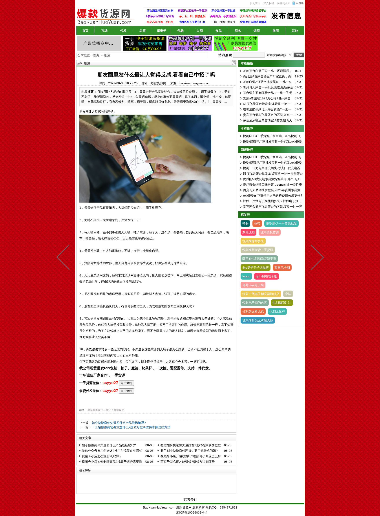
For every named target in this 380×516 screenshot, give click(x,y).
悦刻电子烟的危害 (254, 302)
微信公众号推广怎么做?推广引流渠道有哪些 (112, 450)
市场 (104, 30)
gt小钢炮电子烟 (266, 276)
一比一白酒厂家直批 (223, 22)
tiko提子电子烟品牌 (255, 267)
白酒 (200, 30)
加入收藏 (268, 3)
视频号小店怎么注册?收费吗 (101, 456)
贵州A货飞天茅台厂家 (192, 22)
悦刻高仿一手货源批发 (281, 223)
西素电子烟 (282, 267)
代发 (123, 30)
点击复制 (126, 383)
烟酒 (257, 30)
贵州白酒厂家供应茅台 (253, 16)
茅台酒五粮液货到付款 (160, 10)
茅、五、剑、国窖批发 (192, 16)
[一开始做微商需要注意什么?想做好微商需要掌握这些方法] (316, 258)
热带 (257, 223)
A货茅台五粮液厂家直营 (160, 16)
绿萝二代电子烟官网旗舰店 (260, 294)
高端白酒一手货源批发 (223, 16)
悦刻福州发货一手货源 (257, 250)
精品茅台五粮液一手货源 (192, 10)
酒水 (238, 30)
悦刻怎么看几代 (253, 311)
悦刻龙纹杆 (277, 311)
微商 (276, 30)
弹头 (245, 223)
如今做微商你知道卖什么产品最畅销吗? (119, 423)
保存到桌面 (283, 3)
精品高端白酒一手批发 (160, 22)
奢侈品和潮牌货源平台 (253, 10)
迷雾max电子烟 (253, 285)
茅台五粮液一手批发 (223, 10)
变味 (288, 294)
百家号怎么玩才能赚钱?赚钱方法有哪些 (188, 461)
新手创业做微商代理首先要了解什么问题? (189, 450)
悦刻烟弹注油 (282, 302)
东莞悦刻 (248, 232)
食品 (219, 30)
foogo (246, 276)
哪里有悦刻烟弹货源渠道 (259, 258)
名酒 (142, 30)
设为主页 (255, 3)
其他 (295, 30)
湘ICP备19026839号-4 (191, 512)
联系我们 (190, 499)
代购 (180, 30)
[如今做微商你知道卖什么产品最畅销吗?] (64, 258)
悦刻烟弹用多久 (253, 241)
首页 (85, 30)
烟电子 (161, 30)
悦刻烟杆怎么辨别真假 (257, 320)
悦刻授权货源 (269, 232)
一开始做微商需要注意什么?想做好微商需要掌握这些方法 (131, 427)
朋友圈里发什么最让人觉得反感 (105, 410)
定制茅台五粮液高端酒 (253, 22)
